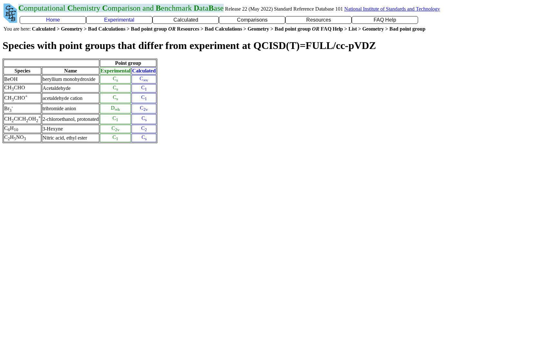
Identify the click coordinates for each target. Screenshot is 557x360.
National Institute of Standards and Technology (392, 9)
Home (53, 20)
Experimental (119, 20)
